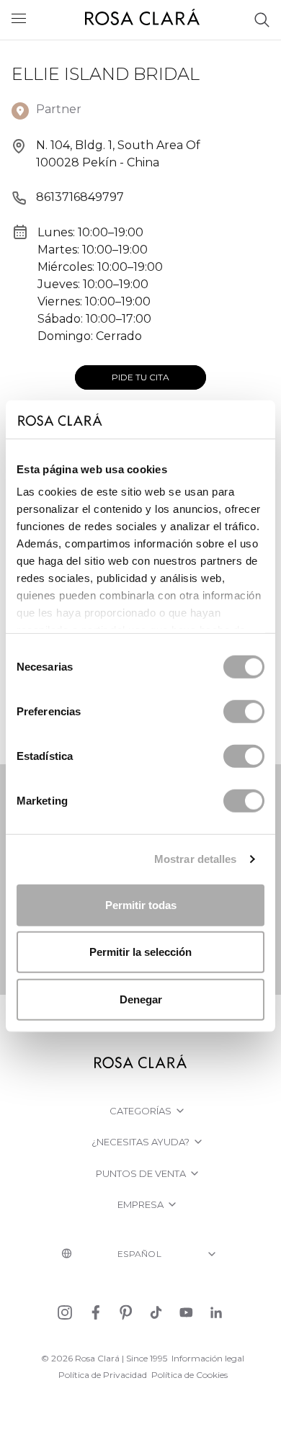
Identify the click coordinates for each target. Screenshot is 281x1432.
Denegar (141, 999)
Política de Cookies (189, 1374)
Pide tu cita (140, 377)
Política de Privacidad (102, 1374)
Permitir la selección (140, 952)
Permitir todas (141, 904)
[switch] (243, 710)
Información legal (207, 1358)
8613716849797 (80, 197)
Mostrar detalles (195, 859)
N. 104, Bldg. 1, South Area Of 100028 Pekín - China (118, 153)
